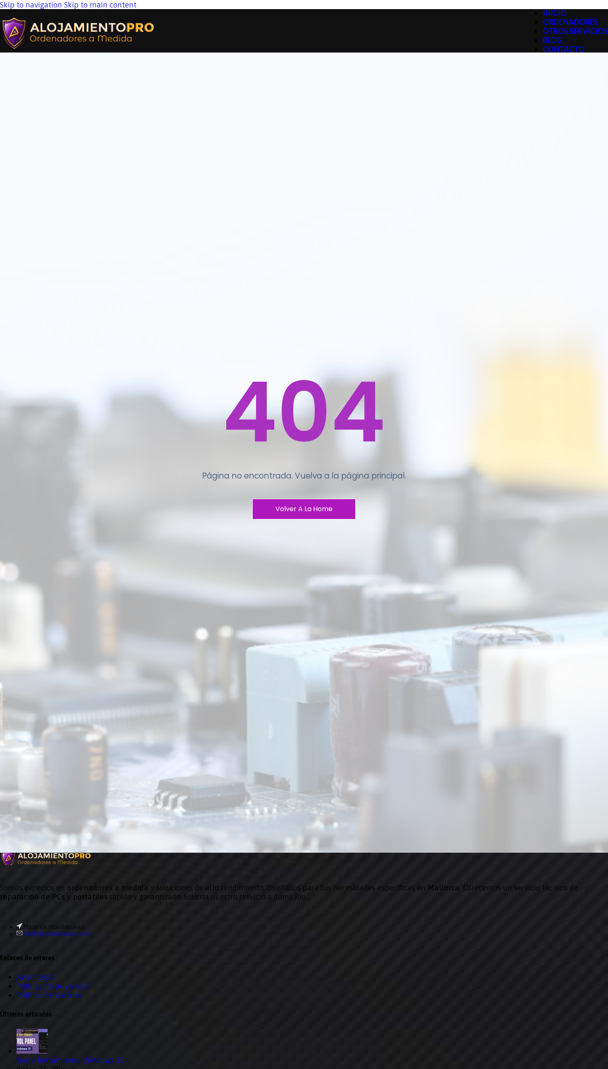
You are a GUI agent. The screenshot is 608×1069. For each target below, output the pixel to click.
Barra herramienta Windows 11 (70, 1059)
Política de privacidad (54, 985)
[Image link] (45, 862)
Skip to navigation (32, 4)
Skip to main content (100, 4)
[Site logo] (77, 53)
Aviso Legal (36, 976)
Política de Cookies (49, 995)
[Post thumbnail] (32, 1050)
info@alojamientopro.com (57, 933)
